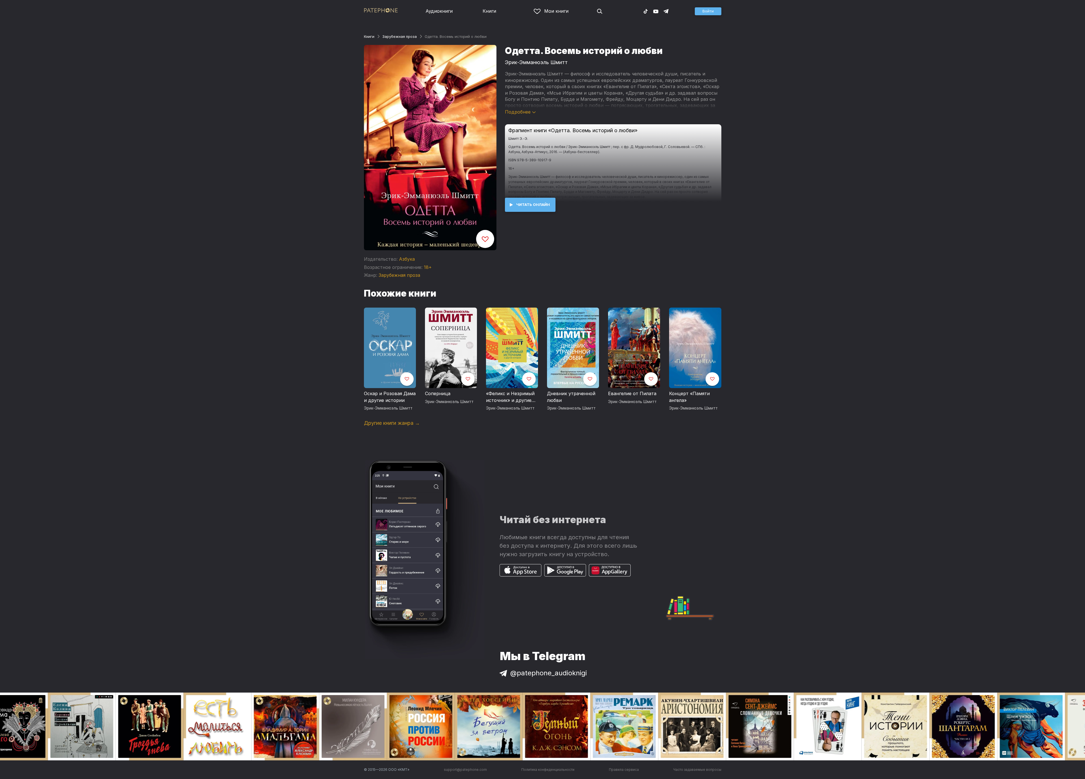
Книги (489, 11)
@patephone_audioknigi (548, 673)
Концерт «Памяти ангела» (689, 397)
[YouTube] (655, 11)
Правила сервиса (624, 769)
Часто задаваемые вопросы (697, 769)
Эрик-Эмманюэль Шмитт (536, 62)
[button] (708, 11)
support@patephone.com (465, 769)
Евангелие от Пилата (632, 393)
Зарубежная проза (399, 36)
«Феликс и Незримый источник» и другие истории (510, 397)
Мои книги (556, 11)
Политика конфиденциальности (547, 769)
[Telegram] (666, 11)
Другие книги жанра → (392, 423)
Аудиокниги (439, 11)
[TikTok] (645, 11)
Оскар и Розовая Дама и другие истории (390, 397)
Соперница (437, 393)
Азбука (407, 259)
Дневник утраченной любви (571, 397)
